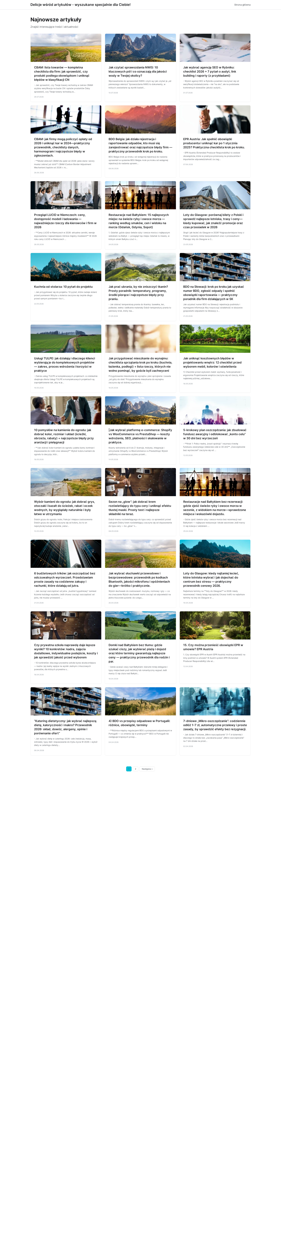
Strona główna (242, 4)
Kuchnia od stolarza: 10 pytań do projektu (63, 286)
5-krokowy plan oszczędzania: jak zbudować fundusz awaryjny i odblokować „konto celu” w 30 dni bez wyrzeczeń (214, 434)
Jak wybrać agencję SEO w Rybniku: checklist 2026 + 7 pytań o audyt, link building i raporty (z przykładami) (209, 71)
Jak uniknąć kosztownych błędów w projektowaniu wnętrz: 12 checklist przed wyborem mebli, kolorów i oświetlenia (212, 362)
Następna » (147, 769)
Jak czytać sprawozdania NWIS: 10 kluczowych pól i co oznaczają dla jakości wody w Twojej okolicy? (138, 71)
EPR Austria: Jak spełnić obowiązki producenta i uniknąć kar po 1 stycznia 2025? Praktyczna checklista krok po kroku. (214, 143)
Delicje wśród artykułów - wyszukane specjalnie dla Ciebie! (80, 4)
